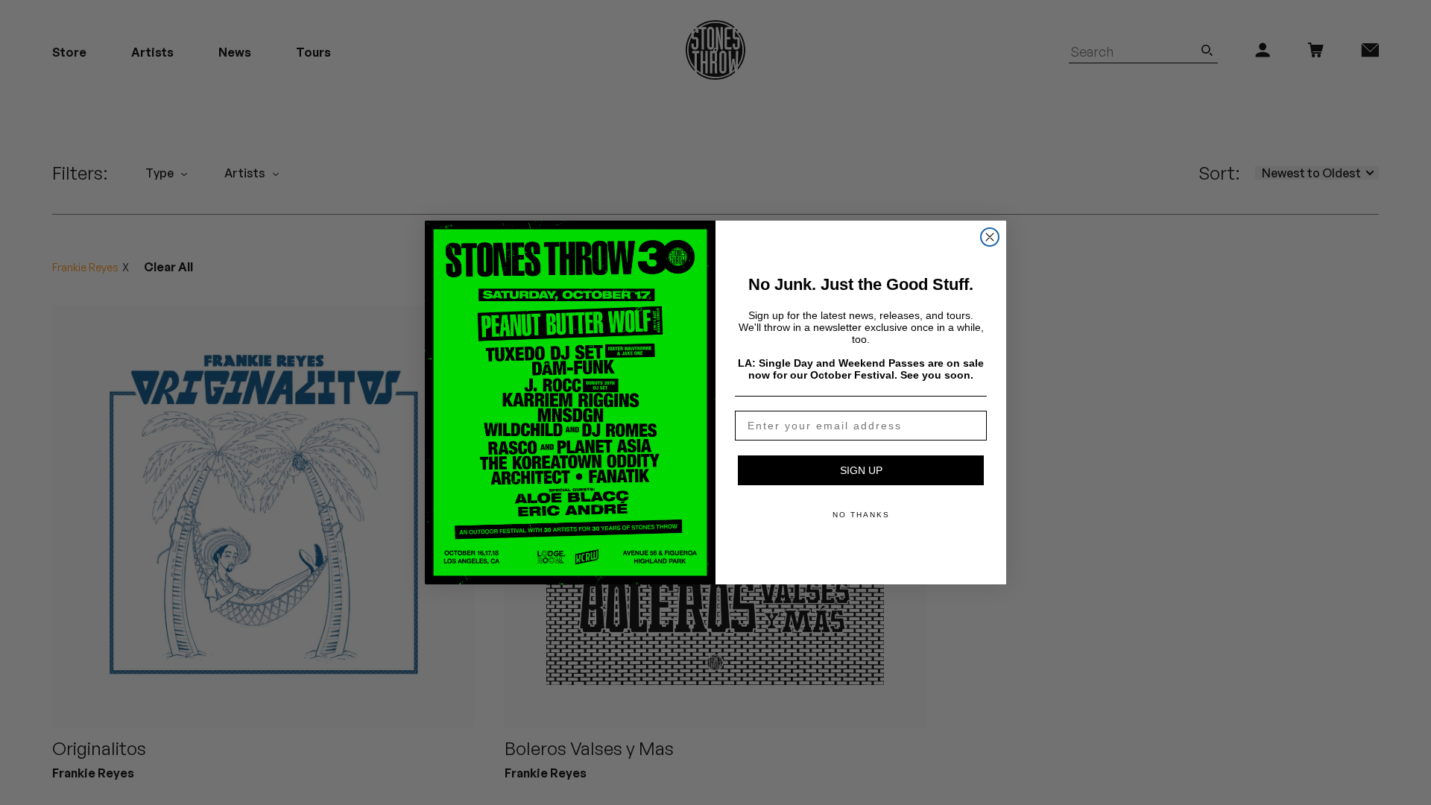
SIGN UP (861, 470)
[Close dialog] (990, 237)
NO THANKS (861, 515)
